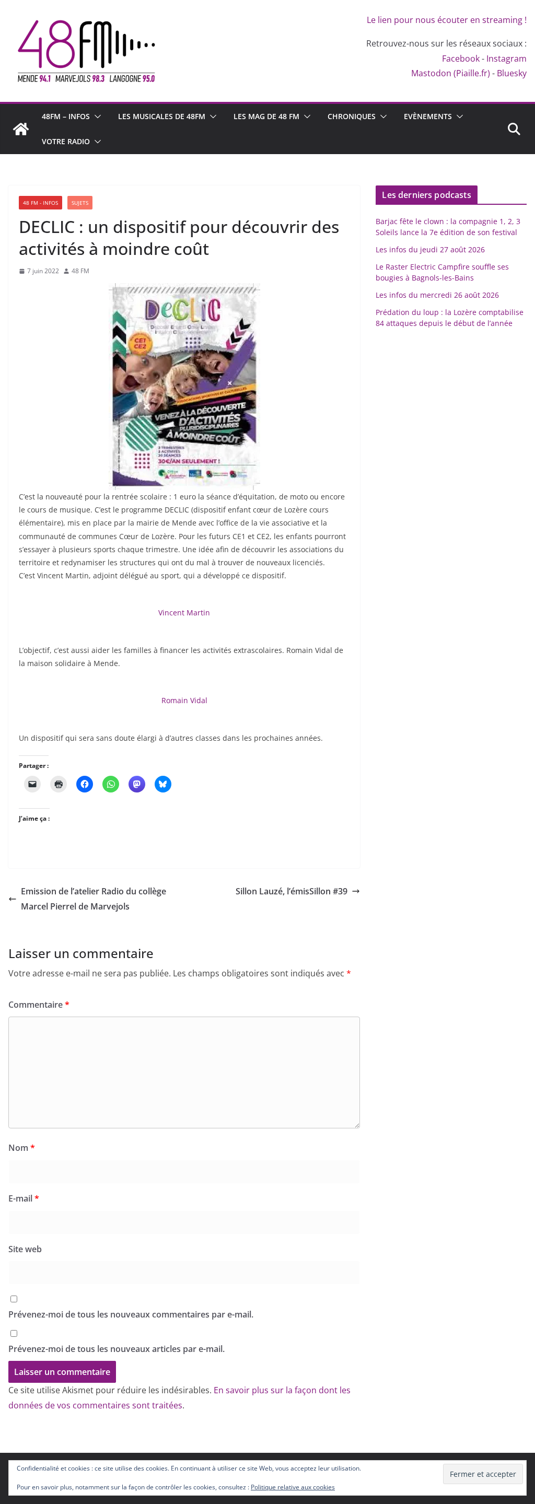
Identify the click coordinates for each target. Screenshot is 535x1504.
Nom (21, 1147)
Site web (25, 1249)
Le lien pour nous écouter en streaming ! (447, 20)
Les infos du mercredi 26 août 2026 (437, 295)
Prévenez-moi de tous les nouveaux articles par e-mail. (116, 1349)
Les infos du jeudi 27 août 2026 (430, 249)
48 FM (80, 270)
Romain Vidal (184, 700)
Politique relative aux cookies (293, 1487)
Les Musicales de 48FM (161, 116)
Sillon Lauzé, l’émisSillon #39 (291, 891)
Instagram (506, 58)
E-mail (23, 1198)
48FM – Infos (66, 116)
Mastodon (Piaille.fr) (450, 73)
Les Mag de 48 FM (266, 116)
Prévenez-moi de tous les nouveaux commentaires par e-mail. (130, 1314)
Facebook (461, 58)
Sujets (80, 202)
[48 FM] (20, 129)
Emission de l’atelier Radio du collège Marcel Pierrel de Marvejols (93, 898)
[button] (95, 116)
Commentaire (38, 1004)
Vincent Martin (184, 612)
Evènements (428, 116)
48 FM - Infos (40, 202)
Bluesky (512, 73)
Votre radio (66, 141)
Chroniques (352, 116)
